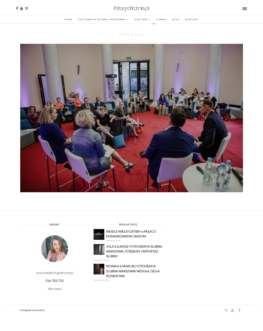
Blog (175, 19)
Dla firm (140, 19)
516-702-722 (54, 281)
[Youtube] (21, 8)
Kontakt (192, 19)
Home (68, 19)
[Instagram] (26, 8)
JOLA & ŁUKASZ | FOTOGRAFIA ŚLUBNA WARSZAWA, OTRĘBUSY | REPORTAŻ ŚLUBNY (134, 251)
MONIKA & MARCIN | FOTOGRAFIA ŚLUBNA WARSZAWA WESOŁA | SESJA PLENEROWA (133, 271)
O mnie (161, 19)
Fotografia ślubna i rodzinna (101, 19)
